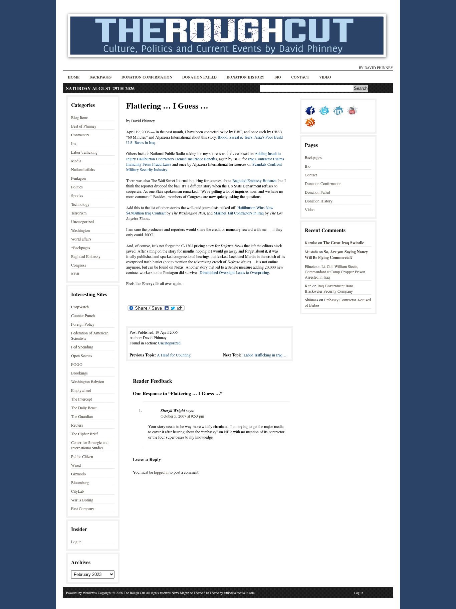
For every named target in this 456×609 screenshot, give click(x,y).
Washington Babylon (87, 381)
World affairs (81, 239)
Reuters (77, 425)
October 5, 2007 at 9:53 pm (182, 416)
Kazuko (311, 242)
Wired (76, 465)
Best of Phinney (83, 126)
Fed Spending (82, 346)
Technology (80, 204)
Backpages (100, 77)
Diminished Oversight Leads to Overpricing (234, 272)
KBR (75, 273)
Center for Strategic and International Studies (89, 445)
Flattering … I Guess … (167, 105)
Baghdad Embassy (85, 256)
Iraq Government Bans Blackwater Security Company (329, 288)
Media (76, 160)
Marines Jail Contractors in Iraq (238, 212)
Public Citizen (82, 456)
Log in (76, 541)
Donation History (245, 77)
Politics (77, 186)
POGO (76, 364)
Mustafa (311, 251)
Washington (80, 230)
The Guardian (82, 416)
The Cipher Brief (84, 433)
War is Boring (82, 499)
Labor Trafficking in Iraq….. (266, 354)
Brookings (79, 372)
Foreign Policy (82, 324)
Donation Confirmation (147, 77)
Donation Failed (199, 77)
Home (73, 77)
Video (325, 77)
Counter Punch (83, 315)
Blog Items (79, 117)
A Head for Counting (174, 354)
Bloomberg (80, 482)
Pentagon (78, 178)
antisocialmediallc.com (239, 592)
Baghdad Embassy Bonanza (254, 180)
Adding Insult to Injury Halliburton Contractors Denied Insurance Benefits (203, 156)
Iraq (74, 143)
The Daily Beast (83, 407)
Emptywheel (81, 390)
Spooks (77, 195)
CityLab (77, 491)
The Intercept (81, 399)
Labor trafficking (84, 152)
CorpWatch (80, 306)
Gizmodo (78, 473)
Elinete (310, 266)
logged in (161, 472)
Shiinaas (311, 299)
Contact (300, 77)
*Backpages (80, 247)
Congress (78, 265)
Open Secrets (81, 355)
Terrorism (78, 212)
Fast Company (82, 508)
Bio (277, 77)
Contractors (80, 134)
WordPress (90, 592)
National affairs (83, 169)
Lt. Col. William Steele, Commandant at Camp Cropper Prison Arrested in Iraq (335, 272)
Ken (308, 285)
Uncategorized (82, 221)
